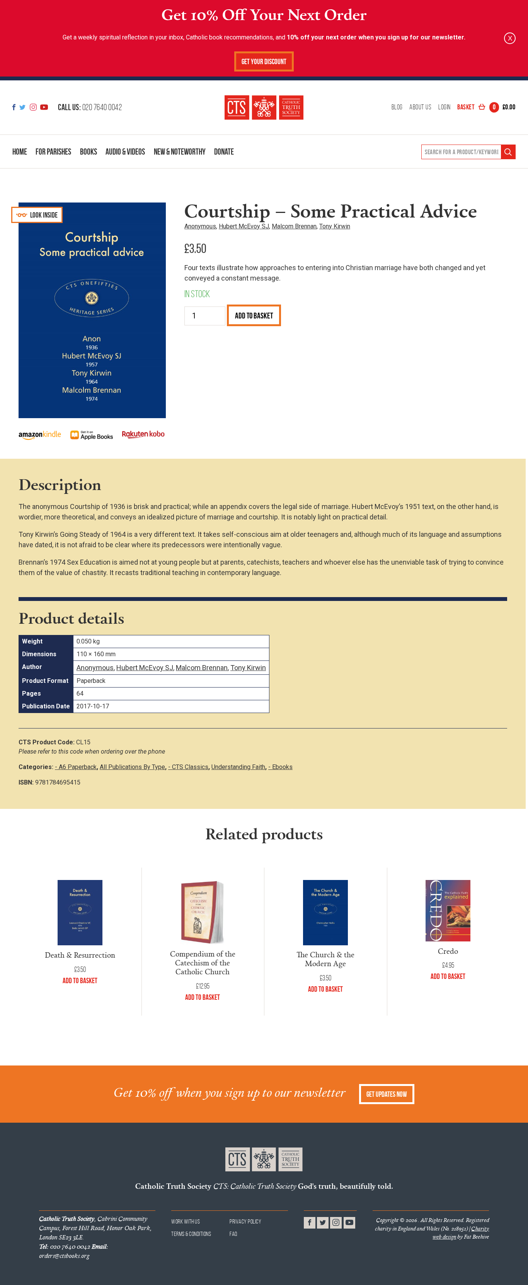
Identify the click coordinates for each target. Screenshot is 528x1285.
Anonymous (200, 226)
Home (19, 151)
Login (444, 107)
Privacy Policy (245, 1221)
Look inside (43, 215)
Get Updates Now (386, 1094)
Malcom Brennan (294, 226)
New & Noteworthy (180, 151)
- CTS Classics (188, 767)
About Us (420, 107)
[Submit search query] (508, 152)
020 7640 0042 (90, 107)
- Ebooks (280, 767)
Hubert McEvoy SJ (244, 226)
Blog (397, 107)
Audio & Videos (125, 151)
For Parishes (53, 151)
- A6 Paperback (76, 767)
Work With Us (185, 1221)
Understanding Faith (238, 767)
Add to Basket (254, 315)
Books (88, 151)
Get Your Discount (264, 62)
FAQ (234, 1234)
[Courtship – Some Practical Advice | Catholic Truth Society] (264, 107)
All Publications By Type (132, 767)
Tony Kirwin (334, 226)
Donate (224, 151)
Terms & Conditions (191, 1234)
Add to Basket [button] (80, 981)
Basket (486, 107)
